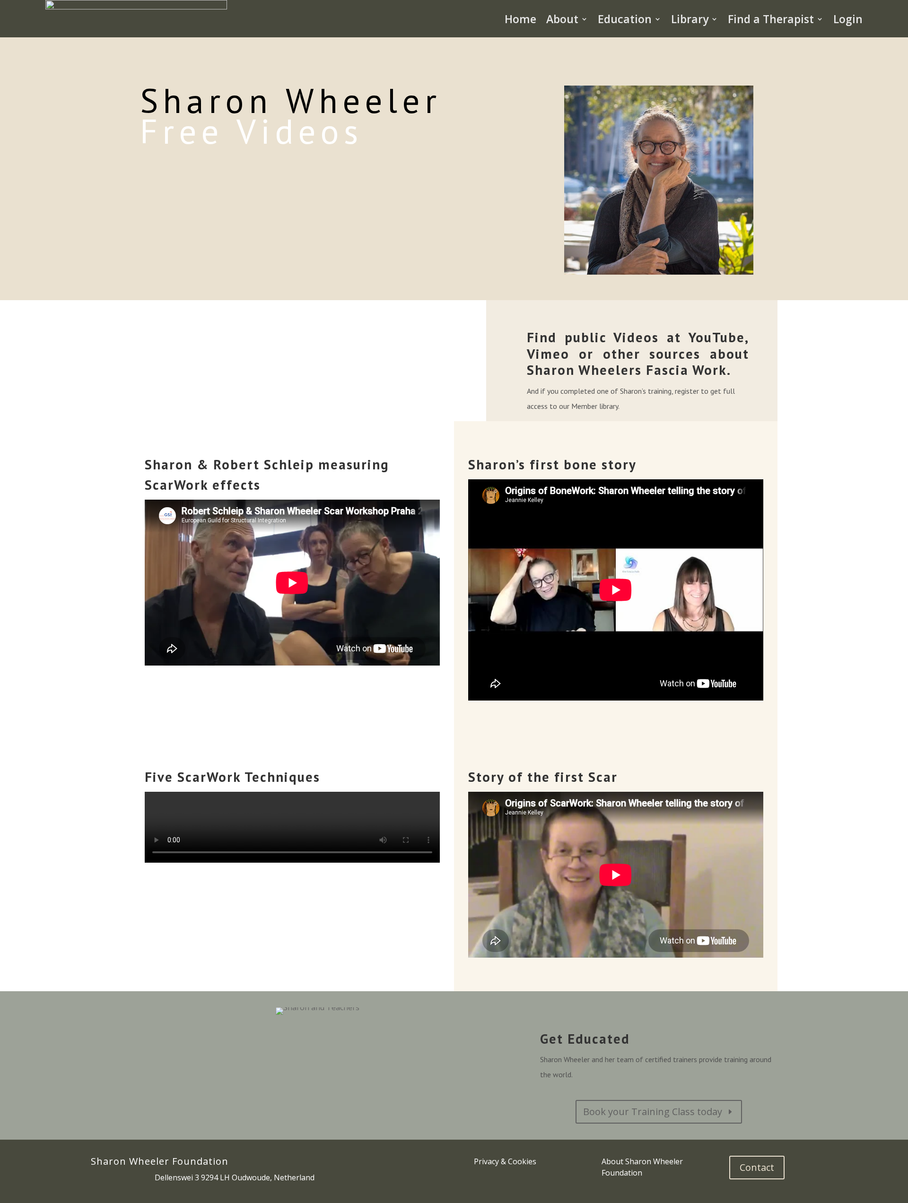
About (562, 18)
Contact (757, 1167)
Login (848, 18)
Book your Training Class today (652, 1111)
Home (520, 18)
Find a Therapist (771, 18)
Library (689, 18)
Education (625, 18)
